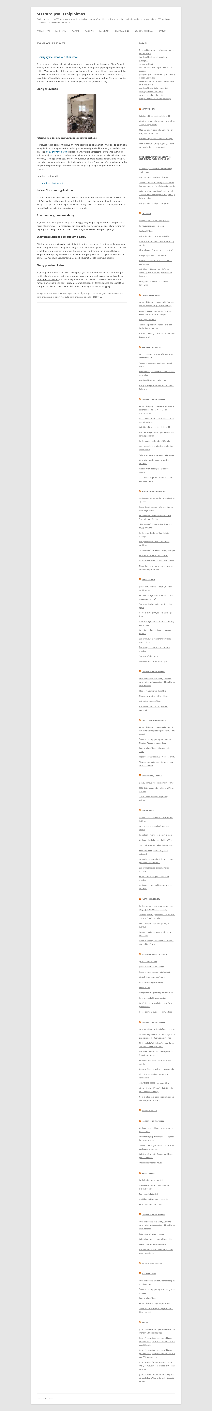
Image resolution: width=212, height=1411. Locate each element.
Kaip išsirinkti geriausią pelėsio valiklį (154, 116)
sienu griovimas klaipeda (80, 297)
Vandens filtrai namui (52, 183)
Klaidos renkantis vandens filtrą (152, 691)
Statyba (162, 31)
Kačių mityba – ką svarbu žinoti (152, 255)
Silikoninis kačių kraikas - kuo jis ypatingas (157, 550)
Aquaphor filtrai (146, 64)
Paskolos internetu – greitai (151, 1180)
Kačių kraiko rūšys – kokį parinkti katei (155, 835)
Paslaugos (67, 293)
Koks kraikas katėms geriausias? (152, 998)
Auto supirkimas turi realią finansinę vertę (157, 1029)
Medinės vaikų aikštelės (152, 776)
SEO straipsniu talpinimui (153, 1121)
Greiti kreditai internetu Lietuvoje (153, 1199)
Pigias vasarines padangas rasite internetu (157, 756)
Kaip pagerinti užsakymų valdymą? (154, 203)
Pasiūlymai (104, 31)
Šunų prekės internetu (148, 656)
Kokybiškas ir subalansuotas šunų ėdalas (156, 560)
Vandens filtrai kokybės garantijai (153, 88)
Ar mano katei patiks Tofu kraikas (153, 555)
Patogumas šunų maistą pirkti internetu (156, 992)
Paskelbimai (60, 31)
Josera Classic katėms (148, 961)
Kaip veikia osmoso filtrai (150, 701)
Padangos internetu (151, 295)
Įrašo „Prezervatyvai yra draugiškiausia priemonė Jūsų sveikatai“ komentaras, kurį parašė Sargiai (157, 1341)
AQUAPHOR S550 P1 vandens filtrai (154, 1083)
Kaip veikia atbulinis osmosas (151, 1234)
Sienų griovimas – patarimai (57, 57)
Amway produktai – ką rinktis (151, 95)
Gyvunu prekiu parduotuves (154, 491)
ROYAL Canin (144, 987)
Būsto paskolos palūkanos (150, 1204)
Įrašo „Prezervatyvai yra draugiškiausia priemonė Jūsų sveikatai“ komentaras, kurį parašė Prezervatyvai (157, 1353)
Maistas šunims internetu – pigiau (153, 661)
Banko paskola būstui (148, 1194)
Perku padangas (149, 1274)
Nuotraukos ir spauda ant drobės (153, 177)
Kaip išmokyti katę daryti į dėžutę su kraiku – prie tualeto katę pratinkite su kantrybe (155, 272)
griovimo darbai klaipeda (112, 293)
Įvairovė (75, 31)
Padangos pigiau (149, 1111)
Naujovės (89, 31)
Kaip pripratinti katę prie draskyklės (154, 236)
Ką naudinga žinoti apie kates (151, 226)
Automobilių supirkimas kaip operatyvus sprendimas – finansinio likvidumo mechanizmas (156, 410)
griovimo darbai (94, 293)
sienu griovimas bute (60, 297)
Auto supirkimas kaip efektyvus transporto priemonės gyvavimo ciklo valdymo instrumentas (157, 682)
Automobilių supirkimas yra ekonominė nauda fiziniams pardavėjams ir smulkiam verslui (157, 731)
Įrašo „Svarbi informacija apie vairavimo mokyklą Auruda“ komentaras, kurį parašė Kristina (157, 1366)
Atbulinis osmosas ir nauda (150, 1162)
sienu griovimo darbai (56, 151)
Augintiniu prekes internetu (154, 954)
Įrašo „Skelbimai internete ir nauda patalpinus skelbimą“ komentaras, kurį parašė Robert (156, 1378)
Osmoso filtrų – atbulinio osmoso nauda (156, 1069)
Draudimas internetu (151, 347)
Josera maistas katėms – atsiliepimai (154, 972)
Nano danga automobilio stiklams (153, 696)
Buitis (49, 293)
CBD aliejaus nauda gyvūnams (152, 977)
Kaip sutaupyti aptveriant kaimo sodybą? (156, 138)
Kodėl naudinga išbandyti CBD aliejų (154, 441)
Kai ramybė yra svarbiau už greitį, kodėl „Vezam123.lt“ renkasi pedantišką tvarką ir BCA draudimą (157, 194)
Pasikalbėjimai (43, 31)
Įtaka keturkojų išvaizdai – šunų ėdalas (155, 1012)
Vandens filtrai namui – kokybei (152, 380)
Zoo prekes (146, 214)
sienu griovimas (43, 297)
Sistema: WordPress (45, 1399)
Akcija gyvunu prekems (152, 1263)
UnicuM (145, 1322)
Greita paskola (148, 1173)
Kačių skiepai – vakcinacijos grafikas (154, 220)
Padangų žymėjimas (147, 319)
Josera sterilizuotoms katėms (151, 966)
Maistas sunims (148, 580)
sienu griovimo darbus (48, 279)
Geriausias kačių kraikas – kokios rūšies (155, 840)
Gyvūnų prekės (148, 810)
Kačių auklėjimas (146, 231)
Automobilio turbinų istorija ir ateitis (154, 1303)
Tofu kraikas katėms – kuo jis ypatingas (155, 845)
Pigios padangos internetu (154, 720)
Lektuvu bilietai (148, 109)
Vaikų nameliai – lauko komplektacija (155, 98)
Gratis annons (122, 31)
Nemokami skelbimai (144, 31)
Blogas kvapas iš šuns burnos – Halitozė (156, 250)
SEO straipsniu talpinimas (153, 672)
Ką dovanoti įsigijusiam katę (151, 982)
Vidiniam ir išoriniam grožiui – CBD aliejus (156, 455)
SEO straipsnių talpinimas (61, 13)
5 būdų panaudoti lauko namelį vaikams (156, 782)
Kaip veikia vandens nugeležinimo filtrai (156, 1239)
